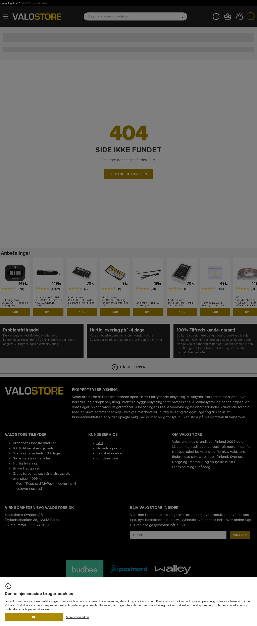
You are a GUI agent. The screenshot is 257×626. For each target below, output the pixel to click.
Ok (34, 617)
